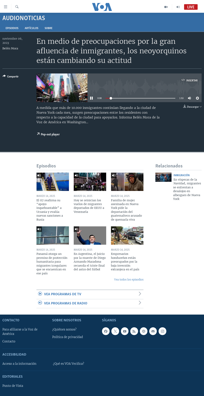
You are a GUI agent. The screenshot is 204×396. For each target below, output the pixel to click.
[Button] (11, 77)
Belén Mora (10, 48)
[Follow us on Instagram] (162, 331)
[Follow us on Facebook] (106, 331)
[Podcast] (143, 331)
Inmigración (182, 175)
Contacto (8, 341)
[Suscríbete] (153, 331)
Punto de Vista (12, 386)
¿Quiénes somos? (64, 329)
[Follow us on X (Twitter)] (115, 331)
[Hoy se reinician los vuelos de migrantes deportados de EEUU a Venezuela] (90, 182)
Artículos (31, 28)
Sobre (48, 28)
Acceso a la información (19, 364)
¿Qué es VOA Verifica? (68, 364)
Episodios (12, 28)
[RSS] (134, 331)
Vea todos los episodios (128, 279)
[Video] (166, 7)
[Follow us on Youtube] (124, 331)
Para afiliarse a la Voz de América (19, 332)
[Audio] (178, 7)
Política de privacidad (67, 337)
